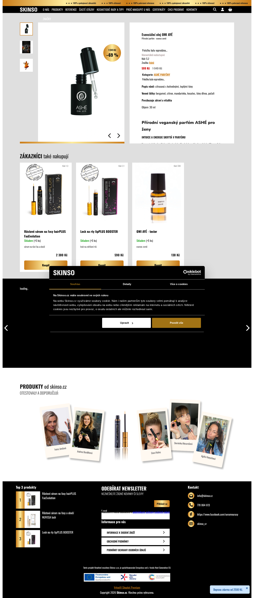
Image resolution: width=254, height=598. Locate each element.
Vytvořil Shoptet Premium (127, 587)
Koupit (46, 265)
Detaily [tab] (127, 284)
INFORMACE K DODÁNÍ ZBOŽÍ (121, 532)
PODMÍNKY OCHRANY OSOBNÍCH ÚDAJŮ (126, 550)
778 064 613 (203, 505)
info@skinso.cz (205, 496)
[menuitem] (46, 9)
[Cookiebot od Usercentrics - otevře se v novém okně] (186, 272)
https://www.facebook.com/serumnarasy (217, 514)
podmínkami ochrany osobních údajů (151, 512)
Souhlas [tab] (75, 284)
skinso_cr (202, 524)
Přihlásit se (162, 504)
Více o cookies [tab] (179, 284)
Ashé (151, 62)
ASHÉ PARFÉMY (162, 74)
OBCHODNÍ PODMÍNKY (118, 541)
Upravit (124, 322)
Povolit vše (176, 322)
